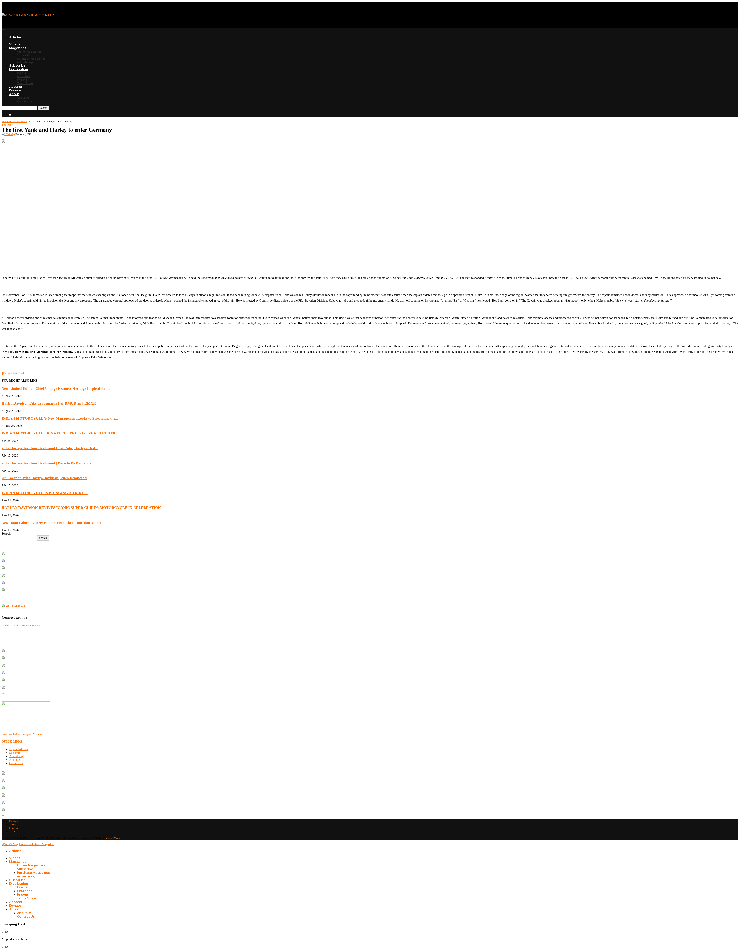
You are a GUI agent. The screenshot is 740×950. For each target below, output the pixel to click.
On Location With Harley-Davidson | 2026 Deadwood (44, 478)
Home (5, 121)
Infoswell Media (112, 838)
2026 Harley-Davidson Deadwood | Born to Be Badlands (46, 463)
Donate (15, 90)
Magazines (17, 48)
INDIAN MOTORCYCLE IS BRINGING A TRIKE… (45, 493)
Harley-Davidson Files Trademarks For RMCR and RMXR (49, 403)
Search (43, 107)
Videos (14, 44)
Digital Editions (18, 749)
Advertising (25, 62)
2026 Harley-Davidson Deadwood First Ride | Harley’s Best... (50, 448)
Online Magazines (29, 51)
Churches (23, 76)
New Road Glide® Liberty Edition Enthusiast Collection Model (51, 523)
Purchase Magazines (31, 58)
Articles (15, 37)
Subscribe (24, 55)
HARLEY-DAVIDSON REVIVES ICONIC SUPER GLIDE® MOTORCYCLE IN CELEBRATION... (83, 508)
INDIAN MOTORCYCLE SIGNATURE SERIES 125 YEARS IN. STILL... (62, 433)
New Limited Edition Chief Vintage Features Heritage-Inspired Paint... (57, 389)
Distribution (18, 69)
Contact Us (24, 101)
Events (21, 72)
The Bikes (22, 121)
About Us (23, 97)
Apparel (15, 87)
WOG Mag (9, 134)
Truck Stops (25, 83)
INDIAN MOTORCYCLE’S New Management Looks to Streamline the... (60, 418)
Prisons (22, 79)
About (14, 94)
